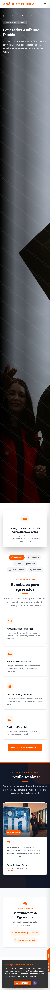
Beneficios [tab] (16, 557)
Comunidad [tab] (35, 569)
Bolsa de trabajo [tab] (16, 569)
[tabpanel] (25, 665)
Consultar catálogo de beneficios (25, 747)
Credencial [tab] (33, 557)
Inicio (5, 16)
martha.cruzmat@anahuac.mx (25, 932)
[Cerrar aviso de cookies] (35, 983)
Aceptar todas (22, 983)
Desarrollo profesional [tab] (25, 563)
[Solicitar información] (48, 956)
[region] (25, 840)
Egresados (15, 16)
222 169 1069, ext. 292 (25, 940)
